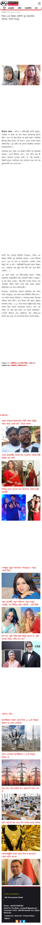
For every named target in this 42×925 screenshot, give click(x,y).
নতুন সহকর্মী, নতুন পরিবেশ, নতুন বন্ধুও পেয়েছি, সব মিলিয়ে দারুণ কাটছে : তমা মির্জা (20, 603)
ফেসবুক (31, 363)
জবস (36, 8)
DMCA (7, 918)
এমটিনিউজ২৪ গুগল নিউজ (17, 363)
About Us (18, 916)
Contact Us (9, 916)
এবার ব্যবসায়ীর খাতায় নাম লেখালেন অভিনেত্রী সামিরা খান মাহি (21, 456)
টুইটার (26, 363)
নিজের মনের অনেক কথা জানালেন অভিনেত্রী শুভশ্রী (20, 490)
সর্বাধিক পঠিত (7, 714)
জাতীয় (19, 8)
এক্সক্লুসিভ (11, 8)
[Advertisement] (21, 42)
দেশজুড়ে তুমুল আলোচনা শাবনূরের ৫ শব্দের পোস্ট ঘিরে (19, 569)
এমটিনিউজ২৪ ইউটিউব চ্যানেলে (18, 365)
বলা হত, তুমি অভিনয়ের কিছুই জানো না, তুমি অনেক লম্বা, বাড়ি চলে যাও (20, 637)
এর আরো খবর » (4, 415)
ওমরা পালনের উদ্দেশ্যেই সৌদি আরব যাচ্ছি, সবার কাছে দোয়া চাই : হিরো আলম (19, 422)
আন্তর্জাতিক (28, 8)
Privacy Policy (28, 916)
